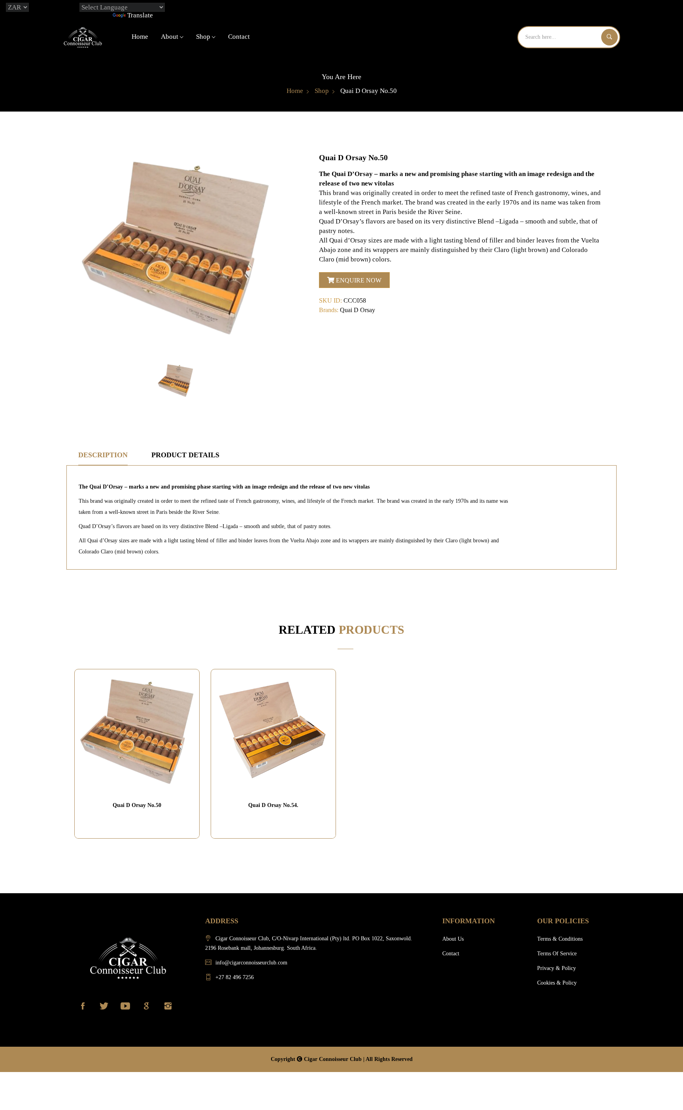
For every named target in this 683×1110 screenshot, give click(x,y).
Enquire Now (357, 280)
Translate (140, 15)
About (170, 36)
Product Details (185, 455)
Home (140, 36)
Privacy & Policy (556, 968)
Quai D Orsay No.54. (273, 805)
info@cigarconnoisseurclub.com (251, 963)
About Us (453, 939)
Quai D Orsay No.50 (137, 805)
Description (103, 455)
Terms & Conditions (560, 939)
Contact (239, 36)
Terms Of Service (557, 954)
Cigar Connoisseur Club (333, 1059)
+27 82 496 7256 (234, 977)
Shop (204, 36)
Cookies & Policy (557, 983)
